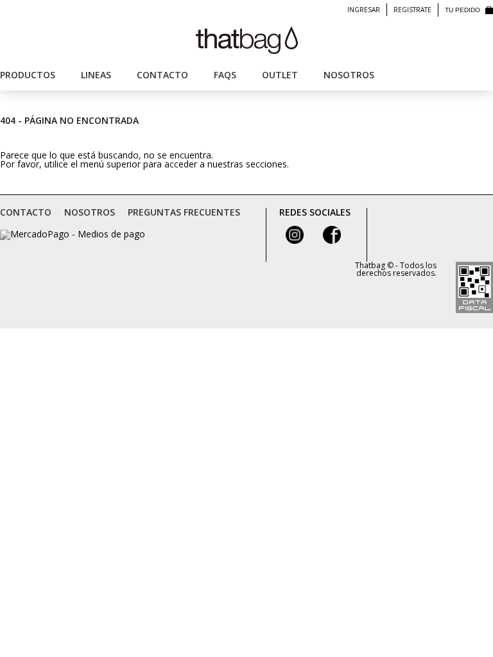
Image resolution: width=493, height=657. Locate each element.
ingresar (363, 9)
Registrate (412, 9)
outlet (280, 75)
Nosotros (349, 75)
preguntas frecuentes (184, 212)
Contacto (162, 75)
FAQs (225, 75)
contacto (25, 212)
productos (27, 75)
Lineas (96, 75)
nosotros (89, 212)
